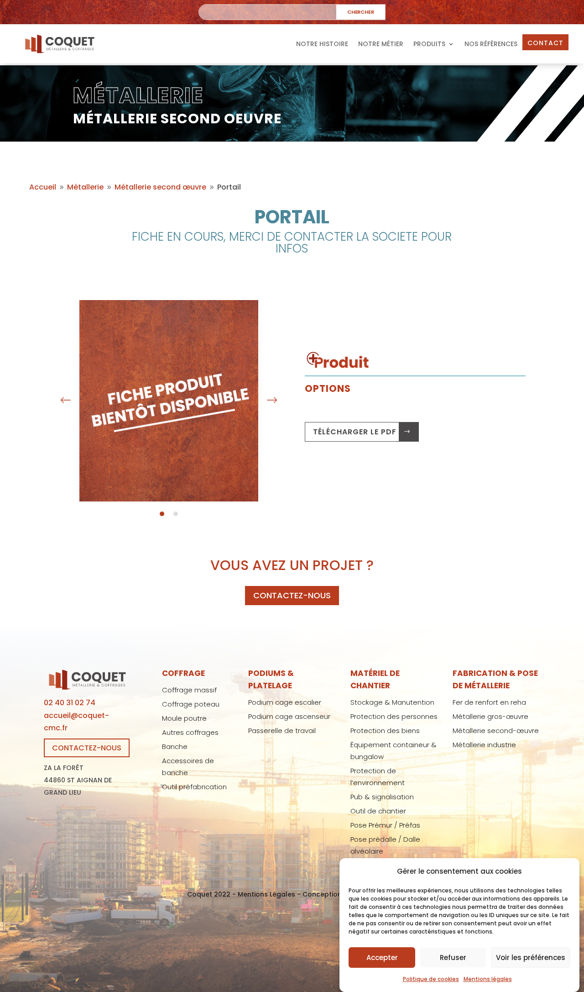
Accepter (382, 957)
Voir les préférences (530, 957)
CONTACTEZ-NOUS (86, 748)
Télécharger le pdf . (357, 432)
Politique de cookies (431, 979)
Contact (545, 42)
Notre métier (380, 43)
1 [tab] (162, 514)
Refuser (453, 957)
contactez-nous (292, 595)
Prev (66, 400)
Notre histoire (322, 43)
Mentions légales (488, 979)
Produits (429, 43)
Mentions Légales (266, 894)
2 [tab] (175, 514)
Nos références (490, 43)
